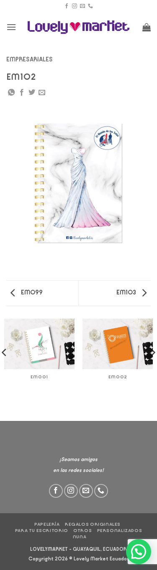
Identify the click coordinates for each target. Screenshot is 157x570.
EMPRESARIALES (29, 59)
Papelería (47, 524)
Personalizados (119, 530)
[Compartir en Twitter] (31, 92)
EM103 (126, 292)
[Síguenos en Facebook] (66, 6)
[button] (11, 27)
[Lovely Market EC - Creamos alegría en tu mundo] (78, 27)
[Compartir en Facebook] (21, 92)
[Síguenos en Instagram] (74, 6)
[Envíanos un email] (82, 6)
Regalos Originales (93, 524)
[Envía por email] (42, 92)
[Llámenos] (90, 6)
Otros (82, 530)
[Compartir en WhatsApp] (11, 92)
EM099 (31, 292)
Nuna (79, 537)
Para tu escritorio (41, 530)
